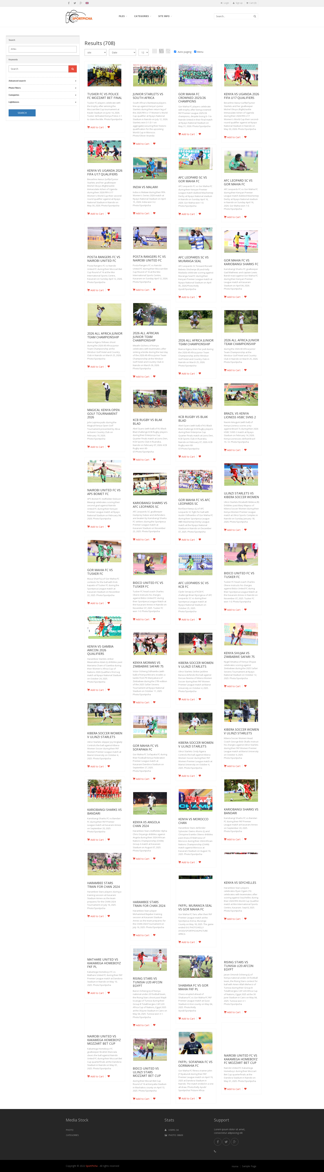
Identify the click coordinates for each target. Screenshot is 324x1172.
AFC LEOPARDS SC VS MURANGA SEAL (193, 259)
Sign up (239, 3)
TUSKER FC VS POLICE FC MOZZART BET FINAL (104, 96)
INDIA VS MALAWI (145, 187)
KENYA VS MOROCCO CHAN (193, 821)
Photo (69, 1129)
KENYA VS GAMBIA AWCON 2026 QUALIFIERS (100, 650)
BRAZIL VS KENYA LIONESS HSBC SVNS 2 (240, 415)
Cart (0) (252, 3)
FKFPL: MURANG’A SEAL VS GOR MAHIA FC (195, 907)
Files (122, 16)
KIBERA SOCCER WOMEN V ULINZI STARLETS (195, 664)
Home (235, 1166)
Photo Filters (15, 88)
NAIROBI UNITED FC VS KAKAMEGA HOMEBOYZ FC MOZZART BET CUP (241, 1059)
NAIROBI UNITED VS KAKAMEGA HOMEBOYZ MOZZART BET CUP (104, 1039)
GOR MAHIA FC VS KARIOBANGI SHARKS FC (241, 262)
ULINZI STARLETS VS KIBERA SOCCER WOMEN (241, 495)
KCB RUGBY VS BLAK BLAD (193, 419)
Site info (164, 16)
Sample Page (249, 1166)
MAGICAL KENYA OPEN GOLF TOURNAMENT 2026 (103, 413)
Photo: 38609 (175, 1135)
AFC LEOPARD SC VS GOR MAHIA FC (192, 179)
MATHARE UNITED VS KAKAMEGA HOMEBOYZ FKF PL (104, 963)
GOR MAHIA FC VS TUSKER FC (100, 572)
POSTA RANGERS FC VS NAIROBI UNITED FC (149, 258)
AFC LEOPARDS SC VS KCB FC (193, 585)
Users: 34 (172, 1129)
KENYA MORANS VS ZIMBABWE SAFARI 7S (148, 664)
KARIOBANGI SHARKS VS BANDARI (241, 811)
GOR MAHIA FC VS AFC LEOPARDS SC (194, 502)
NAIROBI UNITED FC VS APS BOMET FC (103, 492)
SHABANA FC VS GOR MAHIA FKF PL (193, 987)
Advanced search (17, 81)
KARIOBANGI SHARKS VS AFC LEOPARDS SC (150, 505)
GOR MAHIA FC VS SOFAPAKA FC (145, 747)
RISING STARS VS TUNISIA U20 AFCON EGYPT (238, 965)
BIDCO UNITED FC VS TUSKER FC (239, 575)
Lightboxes (14, 102)
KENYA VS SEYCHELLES (240, 883)
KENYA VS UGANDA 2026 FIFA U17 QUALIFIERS (241, 96)
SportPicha (92, 1165)
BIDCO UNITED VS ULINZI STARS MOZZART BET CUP (147, 1072)
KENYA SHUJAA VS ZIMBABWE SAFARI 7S (239, 655)
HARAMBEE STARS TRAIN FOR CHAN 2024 (103, 885)
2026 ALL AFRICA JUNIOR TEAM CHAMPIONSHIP (104, 335)
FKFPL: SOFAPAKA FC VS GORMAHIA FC (195, 1064)
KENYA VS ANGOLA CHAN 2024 (146, 824)
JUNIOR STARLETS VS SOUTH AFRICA (148, 96)
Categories (141, 16)
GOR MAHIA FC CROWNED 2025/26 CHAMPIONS (192, 97)
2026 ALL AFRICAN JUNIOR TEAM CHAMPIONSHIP (146, 336)
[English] (87, 3)
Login (226, 3)
